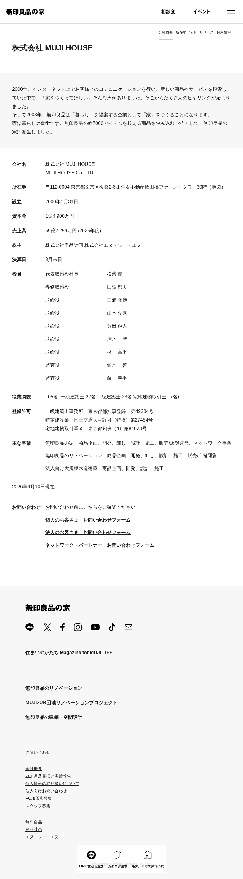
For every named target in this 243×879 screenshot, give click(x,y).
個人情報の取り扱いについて (52, 783)
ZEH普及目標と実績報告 (48, 776)
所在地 (181, 32)
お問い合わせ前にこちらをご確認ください (90, 507)
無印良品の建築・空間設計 (53, 717)
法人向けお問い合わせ (46, 791)
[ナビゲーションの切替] (231, 12)
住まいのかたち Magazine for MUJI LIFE (69, 652)
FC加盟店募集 (38, 798)
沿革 (192, 32)
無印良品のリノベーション (53, 688)
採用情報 (224, 32)
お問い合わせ (37, 752)
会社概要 (166, 32)
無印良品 (33, 822)
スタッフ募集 (37, 805)
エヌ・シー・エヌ (42, 837)
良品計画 (33, 829)
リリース (206, 32)
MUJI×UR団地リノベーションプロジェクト (71, 702)
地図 (216, 187)
